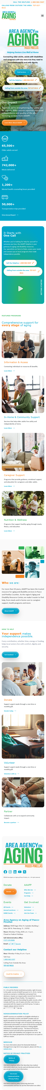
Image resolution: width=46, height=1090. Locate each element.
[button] (42, 15)
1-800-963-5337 (21, 80)
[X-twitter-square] (24, 872)
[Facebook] (5, 872)
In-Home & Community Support (22, 417)
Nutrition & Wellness (15, 519)
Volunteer (9, 762)
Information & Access (16, 362)
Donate (8, 699)
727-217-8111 (21, 88)
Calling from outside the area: (21, 6)
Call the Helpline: (28, 2)
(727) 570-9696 (9, 940)
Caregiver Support (14, 475)
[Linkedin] (15, 872)
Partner (8, 811)
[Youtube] (20, 872)
